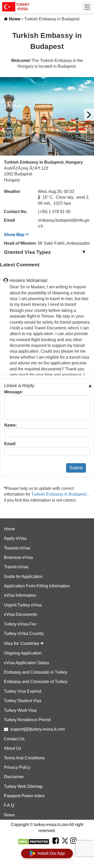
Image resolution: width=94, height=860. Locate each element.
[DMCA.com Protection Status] (33, 842)
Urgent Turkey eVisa (23, 605)
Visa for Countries (22, 643)
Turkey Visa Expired (22, 691)
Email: (10, 444)
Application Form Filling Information (37, 586)
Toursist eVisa (17, 548)
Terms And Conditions (24, 758)
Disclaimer (14, 777)
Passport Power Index (24, 796)
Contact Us (14, 739)
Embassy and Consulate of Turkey (35, 681)
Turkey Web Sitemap (23, 786)
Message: (13, 392)
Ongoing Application (23, 653)
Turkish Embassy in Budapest (59, 494)
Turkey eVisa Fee (20, 624)
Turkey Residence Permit (27, 720)
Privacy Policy (17, 767)
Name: (10, 425)
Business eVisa (18, 557)
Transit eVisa (16, 567)
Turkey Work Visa (20, 710)
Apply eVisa (15, 538)
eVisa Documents (20, 614)
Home (14, 19)
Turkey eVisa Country (24, 633)
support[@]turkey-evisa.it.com (37, 729)
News (9, 815)
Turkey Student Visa (22, 700)
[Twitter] (64, 841)
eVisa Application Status (26, 663)
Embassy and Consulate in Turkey (35, 672)
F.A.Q (9, 805)
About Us (12, 748)
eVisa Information (20, 595)
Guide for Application (23, 576)
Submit (76, 468)
